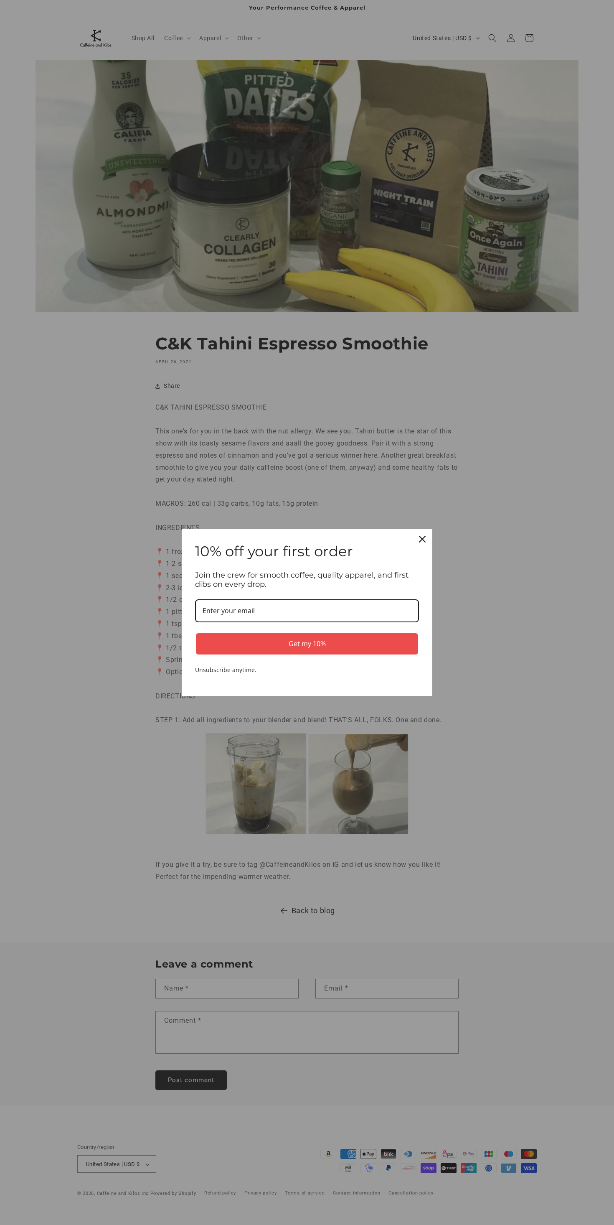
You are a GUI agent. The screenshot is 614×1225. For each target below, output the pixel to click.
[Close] (422, 539)
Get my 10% (307, 643)
